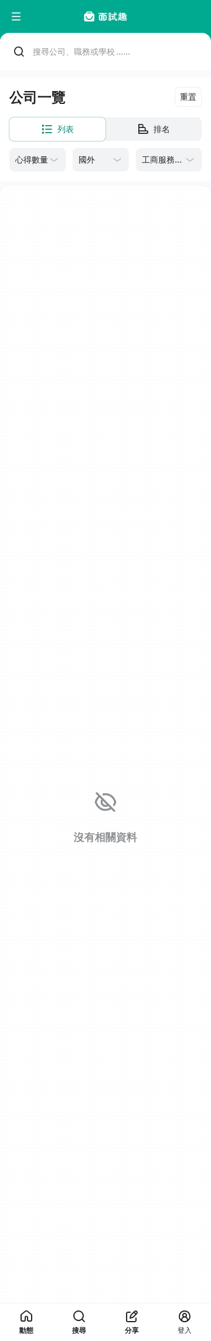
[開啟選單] (16, 16)
